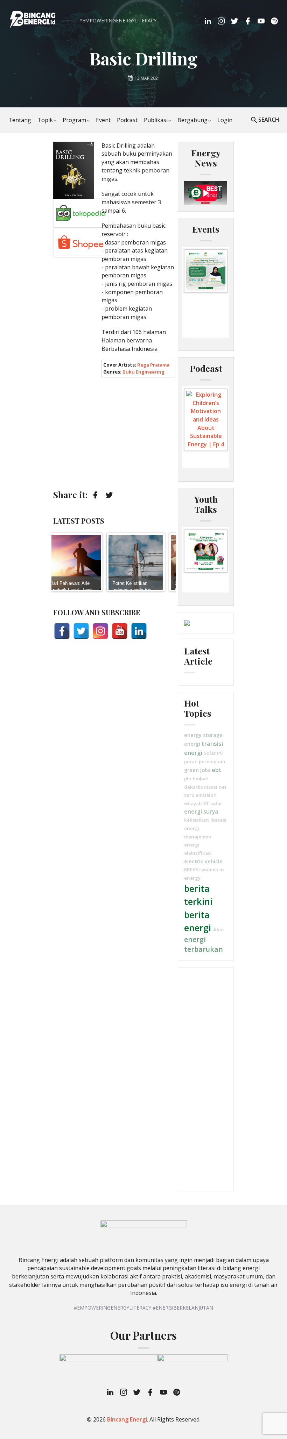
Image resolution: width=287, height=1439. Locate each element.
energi (192, 743)
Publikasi (156, 120)
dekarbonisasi (200, 787)
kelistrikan (196, 820)
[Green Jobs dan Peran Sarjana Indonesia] (153, 562)
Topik (45, 120)
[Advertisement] (113, 434)
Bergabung (192, 120)
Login (224, 120)
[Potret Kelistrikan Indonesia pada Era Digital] (90, 562)
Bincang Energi (127, 1419)
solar (216, 803)
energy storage (203, 734)
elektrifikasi (198, 853)
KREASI (192, 869)
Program (74, 120)
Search (268, 119)
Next (168, 561)
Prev (60, 561)
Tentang (19, 120)
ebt (217, 770)
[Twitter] (81, 631)
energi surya (201, 811)
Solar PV (213, 753)
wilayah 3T (196, 803)
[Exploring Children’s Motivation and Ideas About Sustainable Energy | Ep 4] (205, 420)
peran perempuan (204, 761)
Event (103, 120)
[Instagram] (100, 631)
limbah (201, 778)
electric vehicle (203, 861)
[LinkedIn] (139, 631)
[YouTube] (120, 631)
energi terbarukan (203, 944)
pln (187, 778)
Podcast (127, 120)
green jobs (197, 769)
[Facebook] (62, 631)
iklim (218, 929)
